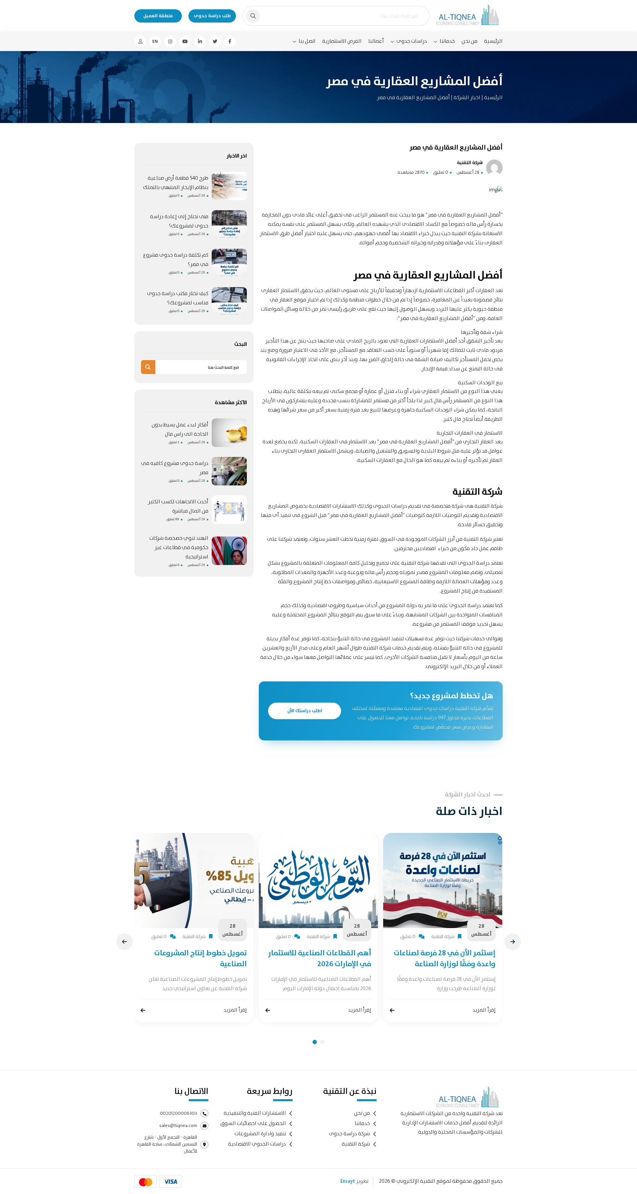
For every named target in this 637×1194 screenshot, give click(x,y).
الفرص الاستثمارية (342, 41)
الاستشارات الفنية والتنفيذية (255, 1113)
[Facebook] (230, 41)
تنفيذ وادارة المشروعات (260, 1134)
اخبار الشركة (466, 98)
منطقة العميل (158, 16)
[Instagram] (170, 41)
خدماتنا (447, 41)
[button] (314, 1042)
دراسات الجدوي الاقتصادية (257, 1144)
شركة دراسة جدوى (349, 1134)
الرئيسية (493, 41)
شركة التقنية (488, 506)
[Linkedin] (200, 41)
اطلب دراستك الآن (304, 711)
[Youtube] (185, 41)
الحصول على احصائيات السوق (253, 1123)
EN (155, 41)
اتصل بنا (307, 41)
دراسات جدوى (411, 41)
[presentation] (124, 941)
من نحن (469, 41)
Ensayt (347, 1181)
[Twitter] (215, 41)
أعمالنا (376, 41)
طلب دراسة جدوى (212, 16)
